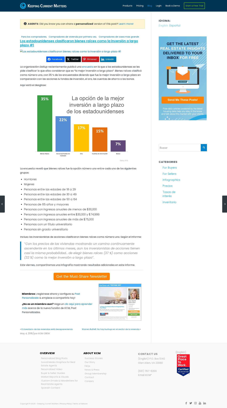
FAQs (87, 366)
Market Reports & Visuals (55, 376)
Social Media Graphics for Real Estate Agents (58, 364)
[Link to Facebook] (186, 403)
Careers (89, 381)
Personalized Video (51, 369)
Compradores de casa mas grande (119, 36)
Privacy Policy (66, 403)
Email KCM (144, 375)
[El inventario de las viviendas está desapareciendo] (2, 204)
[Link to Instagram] (195, 403)
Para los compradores (33, 36)
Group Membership (96, 373)
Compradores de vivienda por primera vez (72, 36)
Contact (89, 377)
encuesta (87, 67)
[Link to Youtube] (200, 403)
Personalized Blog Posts (54, 358)
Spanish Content (50, 387)
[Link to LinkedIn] (204, 403)
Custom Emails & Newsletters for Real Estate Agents (59, 382)
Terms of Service (80, 403)
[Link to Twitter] (190, 403)
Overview (47, 353)
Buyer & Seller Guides (53, 373)
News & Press (92, 369)
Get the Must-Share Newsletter (81, 276)
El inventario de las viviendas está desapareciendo (47, 329)
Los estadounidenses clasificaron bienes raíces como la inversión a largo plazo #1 (79, 43)
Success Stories (94, 358)
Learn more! (126, 24)
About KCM (92, 353)
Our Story (90, 362)
